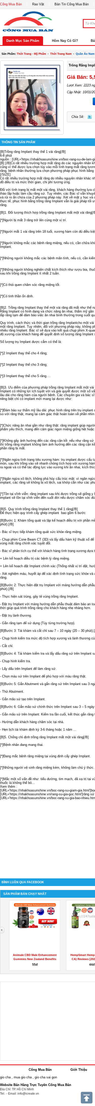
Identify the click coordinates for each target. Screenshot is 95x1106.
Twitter (90, 117)
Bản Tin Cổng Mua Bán (71, 4)
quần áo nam (85, 53)
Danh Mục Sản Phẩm (22, 41)
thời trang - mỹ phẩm (31, 53)
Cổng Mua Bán (11, 4)
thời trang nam (61, 53)
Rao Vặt (38, 4)
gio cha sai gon (46, 1077)
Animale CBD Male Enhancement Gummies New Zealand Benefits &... (35, 959)
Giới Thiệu (78, 1070)
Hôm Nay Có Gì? (65, 41)
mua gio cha (23, 1077)
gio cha (5, 1077)
